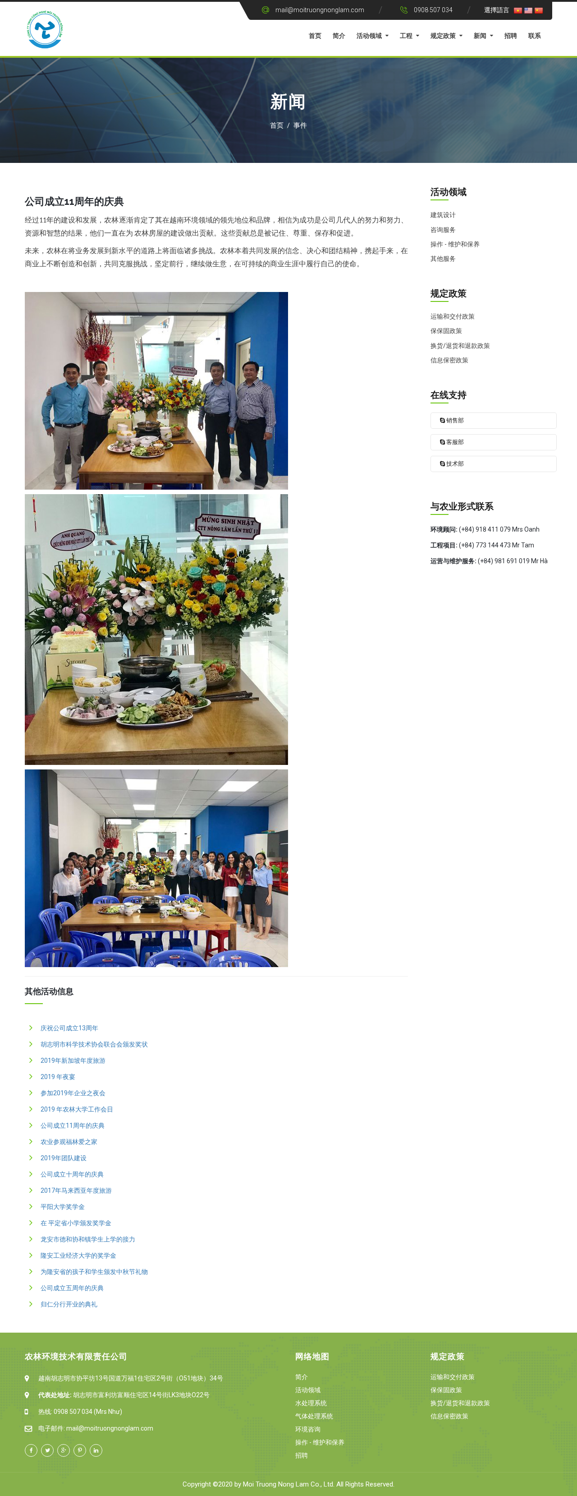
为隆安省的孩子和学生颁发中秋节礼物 (94, 1271)
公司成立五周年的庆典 (72, 1288)
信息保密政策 (449, 1416)
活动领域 (369, 35)
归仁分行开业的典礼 (69, 1304)
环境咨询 (308, 1429)
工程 (406, 35)
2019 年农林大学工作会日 (77, 1109)
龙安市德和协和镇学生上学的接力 (88, 1239)
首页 (315, 35)
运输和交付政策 (452, 1376)
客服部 (454, 442)
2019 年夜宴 (58, 1076)
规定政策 (443, 35)
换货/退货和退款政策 (460, 1403)
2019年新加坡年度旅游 (73, 1060)
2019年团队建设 (64, 1158)
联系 (534, 35)
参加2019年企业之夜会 (73, 1093)
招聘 (510, 35)
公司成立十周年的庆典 (72, 1174)
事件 (300, 125)
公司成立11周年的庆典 (73, 1125)
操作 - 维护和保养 (319, 1442)
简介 (339, 35)
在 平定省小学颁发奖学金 (76, 1223)
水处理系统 (311, 1403)
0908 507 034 (433, 10)
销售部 (454, 420)
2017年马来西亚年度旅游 (76, 1190)
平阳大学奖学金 (63, 1206)
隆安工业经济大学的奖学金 (78, 1255)
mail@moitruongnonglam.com (319, 10)
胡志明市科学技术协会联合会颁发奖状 (94, 1044)
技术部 (454, 463)
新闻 (480, 35)
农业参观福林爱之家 (69, 1141)
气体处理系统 (314, 1416)
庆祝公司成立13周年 (69, 1028)
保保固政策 (446, 1390)
